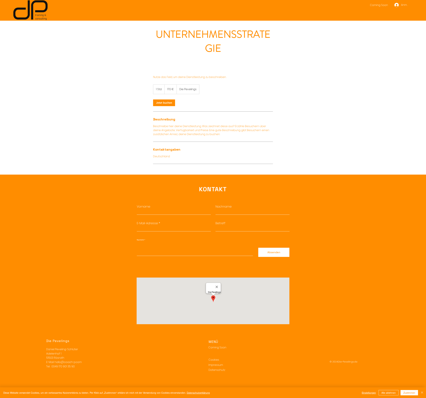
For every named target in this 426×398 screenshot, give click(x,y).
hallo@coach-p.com (68, 362)
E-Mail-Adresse (147, 223)
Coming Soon (217, 347)
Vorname (143, 206)
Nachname (223, 206)
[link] (164, 102)
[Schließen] (422, 392)
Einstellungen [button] (369, 392)
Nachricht (140, 240)
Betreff (220, 223)
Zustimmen (409, 392)
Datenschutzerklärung (198, 392)
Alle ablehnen (388, 392)
